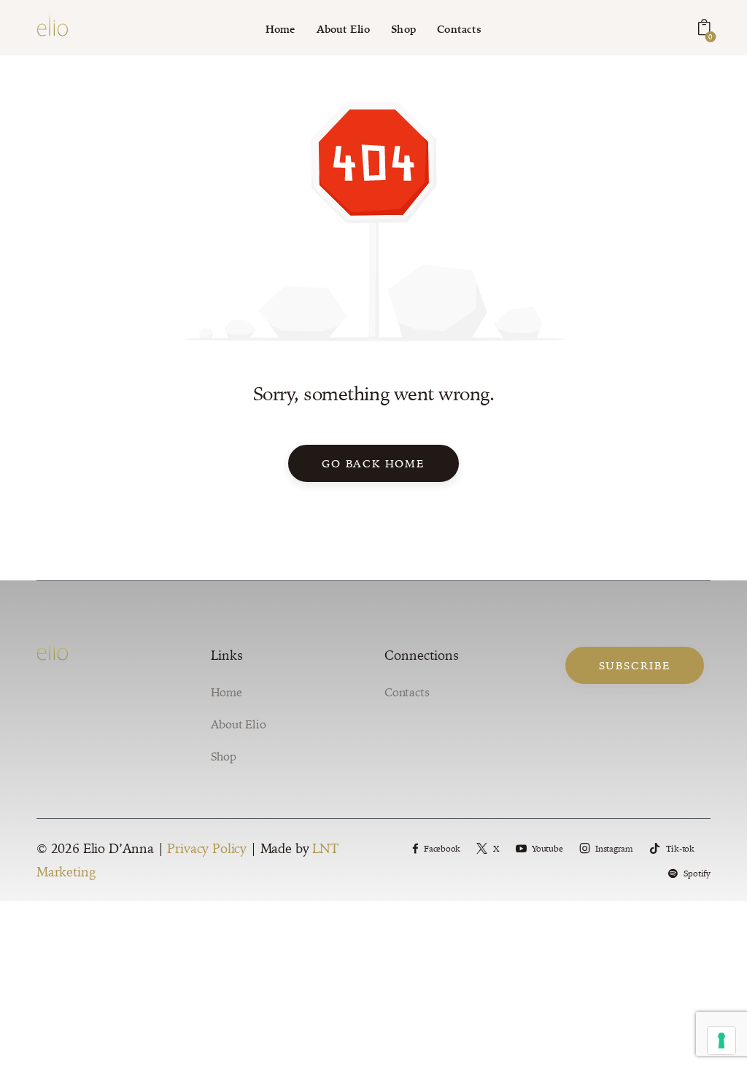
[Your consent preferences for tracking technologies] (721, 1040)
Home (226, 692)
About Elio (238, 724)
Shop (223, 756)
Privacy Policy (207, 848)
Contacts (407, 692)
